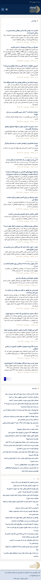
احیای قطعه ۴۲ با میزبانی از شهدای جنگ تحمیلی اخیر (23, 433)
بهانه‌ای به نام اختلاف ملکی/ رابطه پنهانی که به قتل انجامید (21, 518)
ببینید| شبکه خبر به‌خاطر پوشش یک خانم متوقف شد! (20, 82)
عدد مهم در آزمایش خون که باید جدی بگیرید (25, 486)
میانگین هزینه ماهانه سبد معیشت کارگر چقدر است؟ (21, 226)
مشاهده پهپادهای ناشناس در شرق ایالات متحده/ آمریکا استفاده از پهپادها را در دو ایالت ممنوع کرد (21, 173)
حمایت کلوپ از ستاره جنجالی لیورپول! (27, 429)
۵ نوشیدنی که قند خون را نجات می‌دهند (26, 508)
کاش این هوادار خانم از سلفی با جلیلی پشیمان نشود (21, 330)
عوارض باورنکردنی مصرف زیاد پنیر (27, 278)
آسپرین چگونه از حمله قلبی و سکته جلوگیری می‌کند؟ (20, 66)
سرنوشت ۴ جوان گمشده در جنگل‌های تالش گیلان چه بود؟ (21, 524)
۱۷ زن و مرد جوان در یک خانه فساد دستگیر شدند (22, 160)
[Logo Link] (34, 9)
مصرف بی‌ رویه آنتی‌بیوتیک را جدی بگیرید (24, 47)
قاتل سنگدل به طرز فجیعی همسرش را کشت (23, 214)
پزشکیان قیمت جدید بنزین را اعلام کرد (27, 449)
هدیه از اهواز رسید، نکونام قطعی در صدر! (26, 465)
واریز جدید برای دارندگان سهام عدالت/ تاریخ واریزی (21, 363)
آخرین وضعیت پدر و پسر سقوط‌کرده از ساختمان (24, 521)
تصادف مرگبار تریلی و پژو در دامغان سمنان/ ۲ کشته (23, 400)
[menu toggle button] (6, 9)
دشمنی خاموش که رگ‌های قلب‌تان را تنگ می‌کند (24, 482)
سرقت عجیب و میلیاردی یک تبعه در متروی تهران (21, 313)
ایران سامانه (16, 578)
